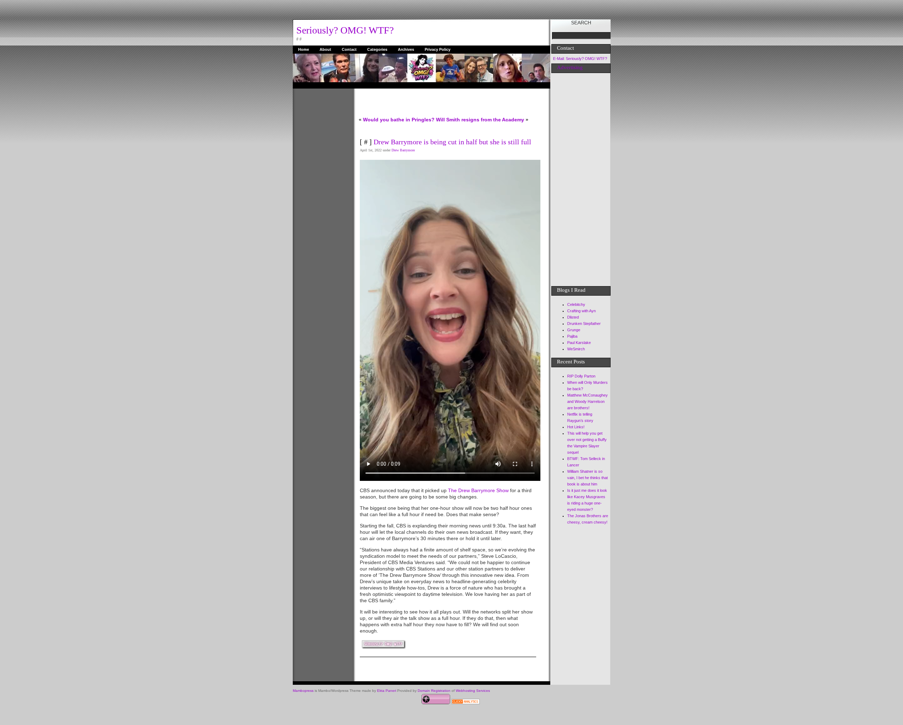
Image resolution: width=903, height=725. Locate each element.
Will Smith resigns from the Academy (480, 119)
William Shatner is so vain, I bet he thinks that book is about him (587, 477)
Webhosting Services (473, 691)
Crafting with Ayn (581, 311)
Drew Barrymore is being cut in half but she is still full (452, 142)
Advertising (570, 67)
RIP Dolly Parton (581, 376)
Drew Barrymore (403, 150)
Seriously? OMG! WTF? (345, 30)
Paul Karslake (579, 342)
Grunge (573, 330)
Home (303, 49)
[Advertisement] (321, 194)
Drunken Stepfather (584, 323)
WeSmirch (576, 349)
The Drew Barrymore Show (479, 490)
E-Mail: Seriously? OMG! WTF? (580, 58)
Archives (406, 49)
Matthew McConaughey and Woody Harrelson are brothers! (587, 401)
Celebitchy (576, 304)
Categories (377, 49)
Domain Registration (434, 691)
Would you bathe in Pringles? (399, 119)
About (325, 49)
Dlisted (573, 317)
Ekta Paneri (386, 691)
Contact (349, 49)
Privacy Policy (437, 49)
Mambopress (303, 691)
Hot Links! (575, 427)
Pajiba (572, 336)
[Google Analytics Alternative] (466, 702)
